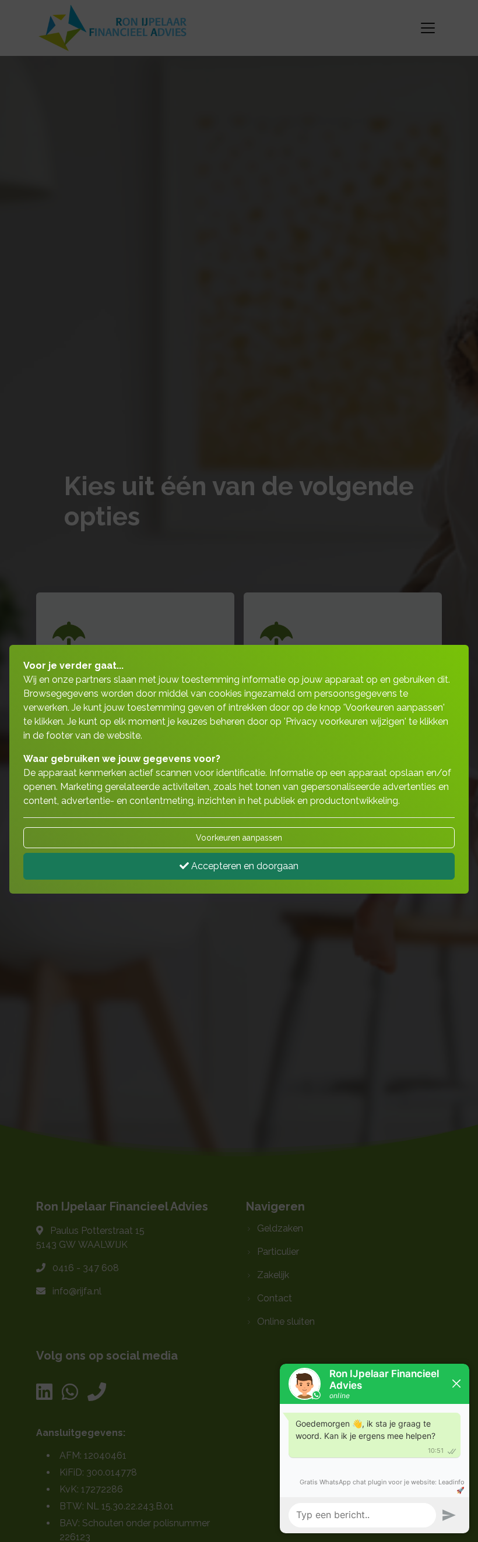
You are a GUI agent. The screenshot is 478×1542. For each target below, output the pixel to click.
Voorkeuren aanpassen (239, 837)
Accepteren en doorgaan (243, 865)
